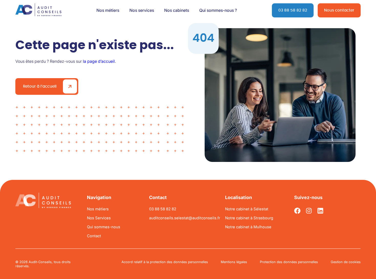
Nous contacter (339, 10)
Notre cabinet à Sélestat (246, 208)
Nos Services (99, 217)
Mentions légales (234, 262)
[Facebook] (297, 211)
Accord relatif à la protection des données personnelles (164, 262)
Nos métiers (107, 10)
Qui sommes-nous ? (218, 10)
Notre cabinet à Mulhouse (248, 226)
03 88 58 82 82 (292, 10)
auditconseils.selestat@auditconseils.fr (184, 217)
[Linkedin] (320, 211)
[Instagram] (309, 211)
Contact (94, 235)
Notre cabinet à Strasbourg (249, 217)
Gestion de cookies (346, 262)
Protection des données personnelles (289, 262)
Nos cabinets (176, 10)
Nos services (141, 10)
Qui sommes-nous (103, 226)
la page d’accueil (99, 61)
